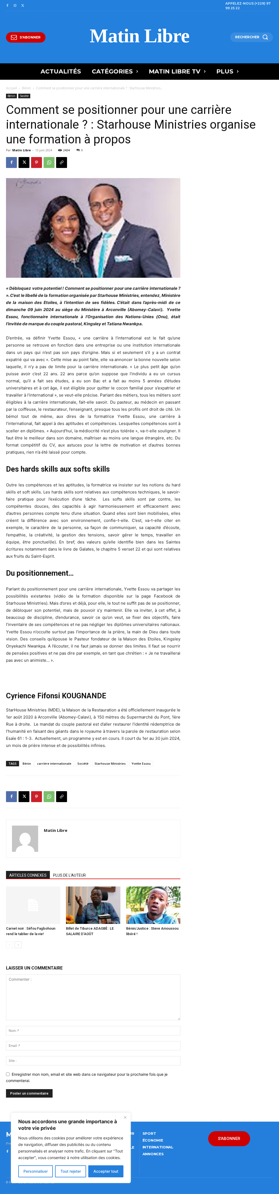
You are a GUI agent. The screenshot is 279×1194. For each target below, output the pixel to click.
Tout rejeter (70, 1171)
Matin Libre (21, 150)
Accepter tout (105, 1171)
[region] (71, 1148)
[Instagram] (15, 5)
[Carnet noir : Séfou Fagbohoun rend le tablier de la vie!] (33, 905)
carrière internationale (54, 763)
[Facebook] (7, 5)
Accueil (11, 88)
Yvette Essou (141, 763)
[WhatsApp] (49, 162)
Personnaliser (35, 1171)
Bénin (26, 88)
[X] (22, 5)
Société (24, 96)
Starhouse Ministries (110, 763)
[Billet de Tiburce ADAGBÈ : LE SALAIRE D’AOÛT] (93, 905)
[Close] (125, 1117)
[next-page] (18, 944)
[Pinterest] (36, 162)
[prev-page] (9, 944)
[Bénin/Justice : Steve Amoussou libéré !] (153, 905)
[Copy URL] (61, 162)
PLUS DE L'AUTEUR (69, 875)
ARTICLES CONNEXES (28, 875)
